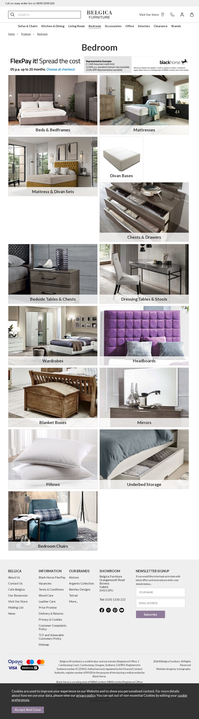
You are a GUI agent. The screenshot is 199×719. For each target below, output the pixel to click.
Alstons (74, 577)
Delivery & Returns (51, 613)
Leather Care (47, 601)
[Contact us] (172, 14)
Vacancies (45, 583)
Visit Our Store (149, 14)
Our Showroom (18, 595)
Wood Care (46, 595)
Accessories (113, 26)
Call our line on (30, 3)
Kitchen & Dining (53, 26)
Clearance (161, 26)
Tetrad (73, 595)
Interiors (144, 26)
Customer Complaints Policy (52, 627)
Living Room (76, 26)
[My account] (182, 14)
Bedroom (95, 26)
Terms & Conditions (51, 589)
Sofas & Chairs (28, 26)
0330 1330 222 (115, 599)
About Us (14, 577)
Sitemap (44, 644)
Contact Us (15, 583)
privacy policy (85, 695)
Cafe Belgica (16, 589)
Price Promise (48, 607)
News (11, 613)
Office (129, 26)
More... (73, 601)
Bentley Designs (79, 589)
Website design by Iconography (173, 668)
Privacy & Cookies (50, 619)
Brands (176, 26)
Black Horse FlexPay (52, 577)
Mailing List (16, 607)
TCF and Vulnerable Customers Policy (51, 636)
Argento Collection (81, 583)
